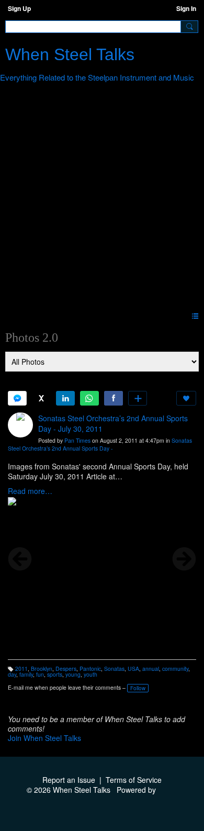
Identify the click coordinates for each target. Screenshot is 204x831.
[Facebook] (113, 398)
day (12, 674)
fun (40, 674)
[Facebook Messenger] (17, 398)
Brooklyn (41, 668)
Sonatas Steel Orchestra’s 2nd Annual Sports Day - (100, 444)
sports (54, 674)
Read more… (30, 491)
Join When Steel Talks (44, 738)
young (73, 674)
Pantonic (90, 668)
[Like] (186, 398)
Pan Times (77, 440)
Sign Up (19, 8)
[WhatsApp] (89, 398)
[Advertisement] (102, 199)
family (26, 674)
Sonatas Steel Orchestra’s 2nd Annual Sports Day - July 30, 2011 (113, 423)
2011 (21, 668)
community (175, 668)
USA (133, 668)
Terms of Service (134, 779)
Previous (20, 559)
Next (184, 559)
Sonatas (114, 668)
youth (90, 674)
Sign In (186, 8)
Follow (137, 688)
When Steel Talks (69, 54)
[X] (41, 398)
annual (150, 668)
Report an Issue (68, 779)
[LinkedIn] (65, 398)
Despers (65, 668)
